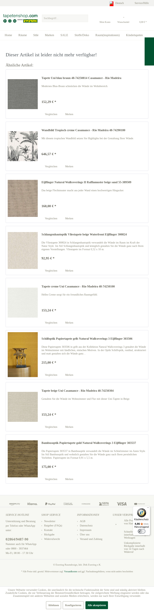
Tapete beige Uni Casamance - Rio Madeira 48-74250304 (78, 390)
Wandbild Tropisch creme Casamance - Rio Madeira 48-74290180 (83, 130)
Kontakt (48, 530)
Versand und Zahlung (91, 539)
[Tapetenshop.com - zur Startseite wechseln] (20, 18)
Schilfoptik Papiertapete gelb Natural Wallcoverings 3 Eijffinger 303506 (87, 338)
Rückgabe (49, 534)
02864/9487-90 (17, 539)
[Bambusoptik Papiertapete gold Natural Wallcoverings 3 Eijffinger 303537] (23, 459)
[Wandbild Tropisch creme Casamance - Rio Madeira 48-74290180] (23, 146)
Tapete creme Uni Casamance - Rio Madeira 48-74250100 (78, 286)
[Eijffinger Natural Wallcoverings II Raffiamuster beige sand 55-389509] (23, 198)
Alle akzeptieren (97, 605)
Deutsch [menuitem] (120, 3)
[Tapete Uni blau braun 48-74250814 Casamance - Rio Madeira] (23, 94)
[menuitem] (65, 17)
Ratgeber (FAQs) (53, 525)
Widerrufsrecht (52, 539)
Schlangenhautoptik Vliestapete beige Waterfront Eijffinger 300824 (84, 234)
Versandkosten (70, 571)
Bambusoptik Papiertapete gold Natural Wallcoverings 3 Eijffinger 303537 (89, 442)
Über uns (84, 534)
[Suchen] (84, 18)
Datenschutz (86, 525)
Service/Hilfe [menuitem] (142, 3)
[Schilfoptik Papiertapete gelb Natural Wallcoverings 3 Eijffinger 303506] (23, 354)
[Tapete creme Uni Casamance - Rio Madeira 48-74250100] (23, 302)
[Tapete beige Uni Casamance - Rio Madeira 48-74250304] (23, 406)
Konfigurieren (73, 605)
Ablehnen (53, 605)
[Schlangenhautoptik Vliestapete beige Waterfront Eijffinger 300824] (23, 250)
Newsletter (49, 521)
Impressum (85, 530)
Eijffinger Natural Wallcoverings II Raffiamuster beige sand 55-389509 (86, 182)
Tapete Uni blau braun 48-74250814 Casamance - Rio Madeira (81, 78)
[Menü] (148, 508)
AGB (82, 521)
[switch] (141, 531)
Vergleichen (50, 114)
